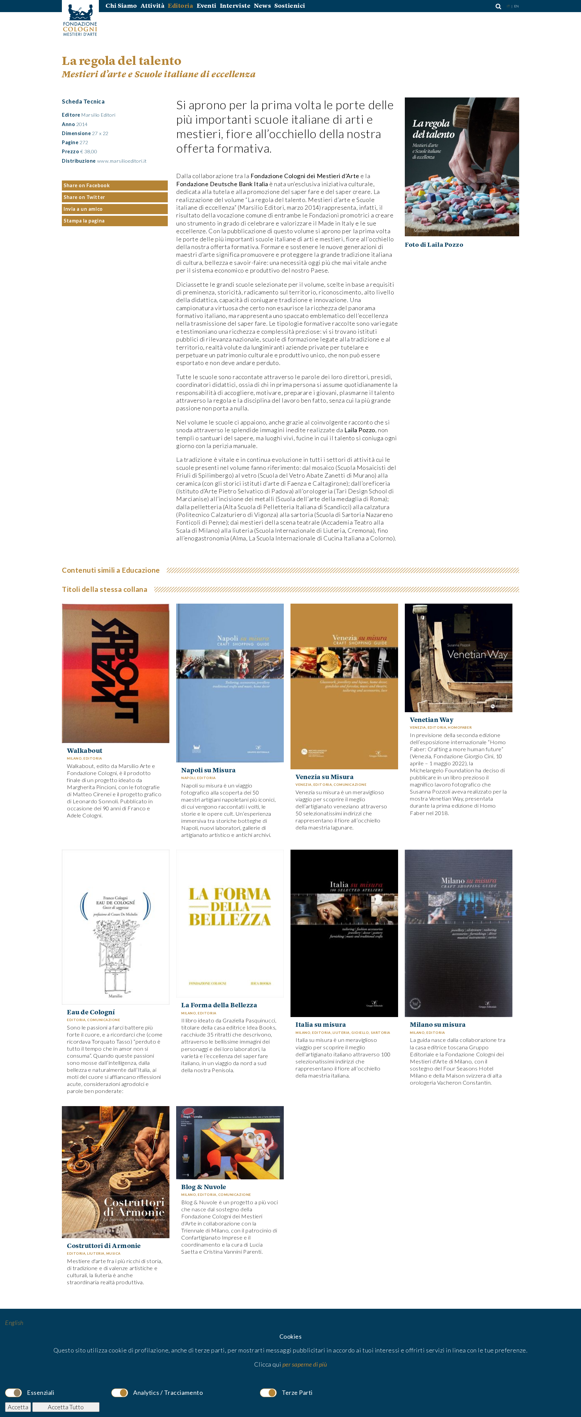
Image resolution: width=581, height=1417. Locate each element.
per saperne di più (304, 1364)
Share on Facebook (87, 185)
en (516, 6)
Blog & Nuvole (203, 1187)
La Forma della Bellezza (219, 1005)
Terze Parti (297, 1392)
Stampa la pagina (84, 221)
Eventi (207, 6)
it (509, 6)
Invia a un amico (83, 209)
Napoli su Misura (208, 770)
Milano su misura (438, 1025)
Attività (152, 6)
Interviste (235, 6)
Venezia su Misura (325, 777)
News (262, 6)
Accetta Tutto (66, 1407)
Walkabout (85, 751)
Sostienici (289, 6)
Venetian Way (432, 720)
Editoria (180, 6)
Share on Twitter (84, 197)
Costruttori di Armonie (104, 1246)
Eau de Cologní (91, 1012)
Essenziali (40, 1392)
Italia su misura (321, 1025)
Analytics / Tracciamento (168, 1392)
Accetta (18, 1407)
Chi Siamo (121, 6)
